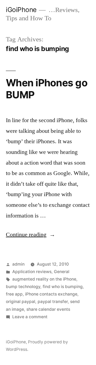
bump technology (23, 286)
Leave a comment (29, 316)
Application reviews (31, 271)
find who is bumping (63, 286)
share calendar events (48, 309)
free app (14, 294)
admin (18, 264)
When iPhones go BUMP (46, 89)
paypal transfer (53, 301)
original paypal (20, 301)
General (61, 271)
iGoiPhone (21, 10)
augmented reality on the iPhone (44, 279)
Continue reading (30, 234)
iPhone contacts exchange (51, 294)
